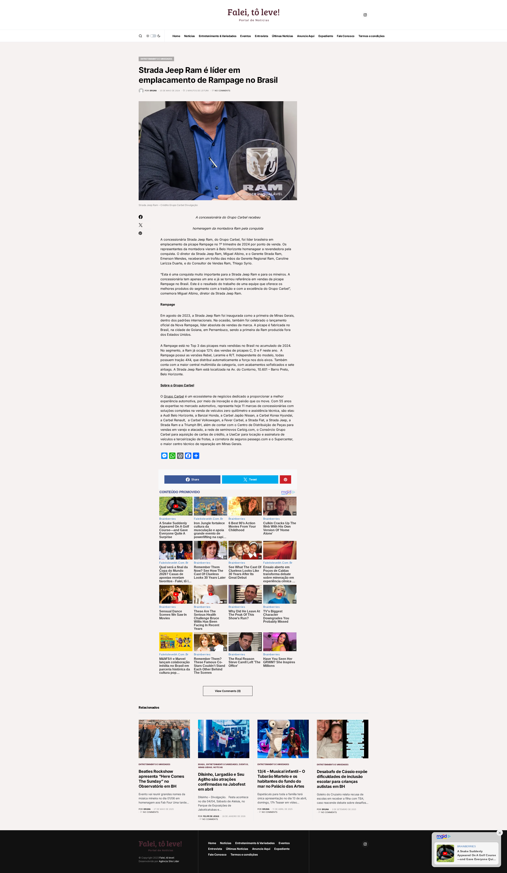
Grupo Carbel (174, 396)
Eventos (243, 764)
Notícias (218, 767)
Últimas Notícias (237, 848)
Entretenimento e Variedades (156, 59)
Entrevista (215, 848)
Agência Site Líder (169, 861)
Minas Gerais (205, 767)
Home (212, 843)
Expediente (282, 848)
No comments (222, 90)
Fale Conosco (217, 854)
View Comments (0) (228, 691)
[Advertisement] (338, 110)
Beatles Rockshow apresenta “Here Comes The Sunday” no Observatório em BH (161, 779)
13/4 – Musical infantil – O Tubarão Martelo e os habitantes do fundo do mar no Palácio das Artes (281, 779)
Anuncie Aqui (261, 848)
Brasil (201, 764)
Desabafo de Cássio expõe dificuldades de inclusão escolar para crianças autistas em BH (342, 779)
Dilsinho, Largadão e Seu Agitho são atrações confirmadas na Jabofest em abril (221, 782)
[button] (140, 36)
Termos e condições (244, 854)
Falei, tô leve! (166, 857)
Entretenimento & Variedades (255, 843)
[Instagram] (365, 15)
